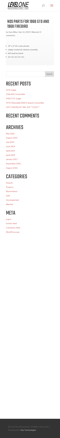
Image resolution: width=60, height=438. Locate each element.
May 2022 (10, 133)
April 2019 (10, 151)
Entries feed (11, 223)
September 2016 (13, 163)
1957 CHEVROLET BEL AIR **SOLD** (23, 107)
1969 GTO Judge (13, 98)
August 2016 (11, 168)
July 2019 (10, 142)
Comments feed (13, 227)
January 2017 (12, 159)
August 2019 (11, 138)
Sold (8, 195)
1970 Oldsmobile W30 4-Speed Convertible (25, 103)
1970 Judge (11, 90)
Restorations (11, 191)
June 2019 (10, 146)
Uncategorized (12, 200)
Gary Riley (13, 32)
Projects (9, 187)
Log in (8, 219)
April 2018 (10, 155)
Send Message (40, 400)
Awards (9, 183)
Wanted (35, 32)
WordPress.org (12, 232)
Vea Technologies (28, 430)
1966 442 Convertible (15, 94)
